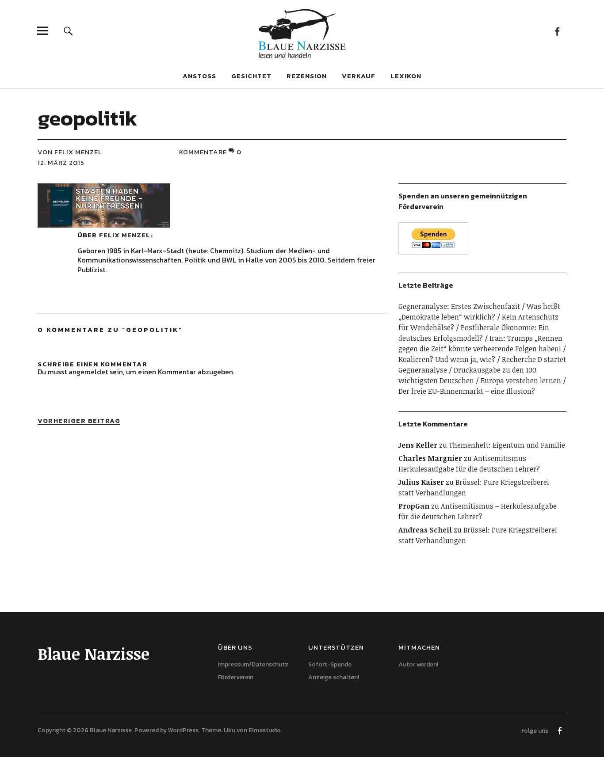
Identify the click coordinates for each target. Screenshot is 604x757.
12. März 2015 (61, 162)
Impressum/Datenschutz (253, 664)
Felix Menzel (124, 235)
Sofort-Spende (330, 664)
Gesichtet (251, 76)
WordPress (183, 730)
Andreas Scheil (425, 530)
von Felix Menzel (70, 152)
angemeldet (88, 371)
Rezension (307, 76)
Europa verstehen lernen (521, 380)
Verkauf (358, 76)
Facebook (557, 31)
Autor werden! (418, 664)
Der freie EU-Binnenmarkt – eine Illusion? (466, 391)
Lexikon (405, 76)
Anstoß (199, 76)
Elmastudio (264, 730)
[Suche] (68, 31)
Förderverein (235, 677)
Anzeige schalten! (333, 677)
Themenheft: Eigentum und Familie (507, 445)
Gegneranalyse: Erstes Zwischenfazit (459, 306)
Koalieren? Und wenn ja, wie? (446, 359)
